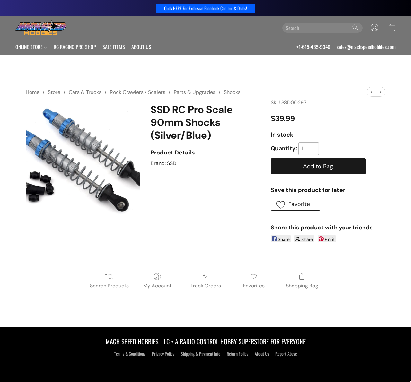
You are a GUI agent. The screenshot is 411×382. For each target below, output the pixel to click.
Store (54, 92)
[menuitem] (371, 91)
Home (32, 92)
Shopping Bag (302, 285)
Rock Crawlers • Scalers (137, 92)
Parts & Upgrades (194, 92)
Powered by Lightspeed (205, 365)
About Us (262, 354)
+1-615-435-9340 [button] (313, 47)
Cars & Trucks (85, 92)
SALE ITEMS (113, 47)
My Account (157, 285)
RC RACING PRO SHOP (75, 47)
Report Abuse (286, 354)
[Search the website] (355, 27)
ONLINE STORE (29, 47)
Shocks (232, 92)
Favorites (254, 285)
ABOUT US (141, 47)
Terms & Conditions (129, 354)
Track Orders (205, 285)
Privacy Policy (163, 354)
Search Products (109, 285)
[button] (205, 8)
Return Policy (237, 354)
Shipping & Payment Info (200, 354)
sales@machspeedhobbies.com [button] (366, 47)
